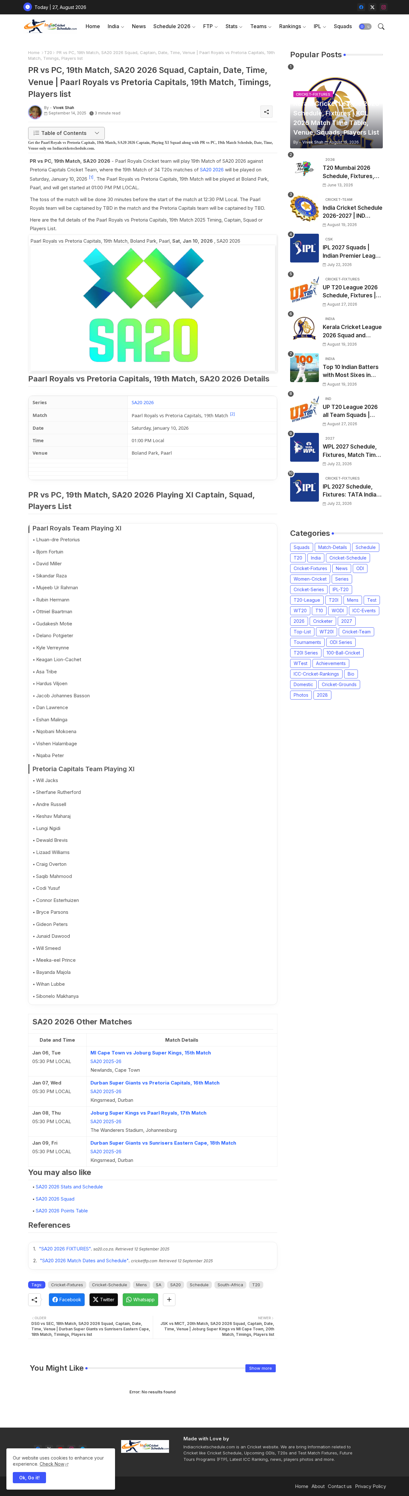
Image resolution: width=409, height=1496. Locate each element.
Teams (258, 26)
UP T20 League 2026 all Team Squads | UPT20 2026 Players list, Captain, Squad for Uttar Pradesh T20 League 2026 (352, 411)
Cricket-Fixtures (67, 1284)
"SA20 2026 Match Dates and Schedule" (84, 1260)
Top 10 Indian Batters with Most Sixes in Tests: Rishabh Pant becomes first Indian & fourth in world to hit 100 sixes (353, 372)
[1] (91, 177)
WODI (338, 610)
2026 (299, 621)
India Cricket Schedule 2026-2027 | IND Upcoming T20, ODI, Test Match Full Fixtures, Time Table (352, 212)
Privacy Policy (370, 1486)
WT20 (300, 610)
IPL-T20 (341, 589)
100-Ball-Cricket (343, 652)
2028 (322, 695)
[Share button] (169, 1299)
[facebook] (361, 7)
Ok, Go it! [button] (29, 1477)
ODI (360, 568)
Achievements (331, 663)
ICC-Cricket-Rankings (316, 674)
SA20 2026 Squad (55, 1199)
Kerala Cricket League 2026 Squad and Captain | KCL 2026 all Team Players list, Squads (352, 332)
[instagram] (384, 7)
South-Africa (230, 1284)
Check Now (52, 1464)
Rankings (290, 26)
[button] (365, 26)
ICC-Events (364, 610)
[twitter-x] (372, 7)
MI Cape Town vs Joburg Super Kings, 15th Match (150, 1053)
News (139, 26)
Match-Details (332, 547)
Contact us (340, 1486)
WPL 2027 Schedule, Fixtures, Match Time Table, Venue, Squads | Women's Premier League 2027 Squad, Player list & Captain (352, 451)
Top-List (302, 631)
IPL (317, 26)
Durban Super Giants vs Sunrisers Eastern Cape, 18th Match (163, 1143)
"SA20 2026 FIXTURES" (65, 1249)
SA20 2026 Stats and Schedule (69, 1187)
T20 (48, 52)
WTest (300, 663)
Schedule (199, 1284)
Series (342, 579)
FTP (208, 26)
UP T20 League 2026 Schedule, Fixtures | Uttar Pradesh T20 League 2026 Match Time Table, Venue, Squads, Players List (350, 292)
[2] (232, 414)
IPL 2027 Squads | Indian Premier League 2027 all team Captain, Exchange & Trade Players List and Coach (352, 252)
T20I (333, 600)
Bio (351, 674)
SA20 (175, 1284)
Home (93, 26)
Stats (231, 26)
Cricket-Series (309, 589)
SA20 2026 (212, 170)
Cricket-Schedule (109, 1284)
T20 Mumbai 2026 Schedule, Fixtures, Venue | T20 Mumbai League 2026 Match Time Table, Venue (350, 172)
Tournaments (307, 642)
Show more (260, 1368)
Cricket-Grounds (339, 684)
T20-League (307, 600)
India (113, 26)
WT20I (327, 631)
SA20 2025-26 (105, 1061)
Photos (301, 695)
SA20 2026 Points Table (62, 1211)
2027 (346, 621)
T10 (319, 610)
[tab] (93, 26)
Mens (141, 1284)
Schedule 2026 (171, 26)
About (318, 1486)
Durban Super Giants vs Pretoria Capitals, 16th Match (155, 1083)
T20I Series (306, 652)
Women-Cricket (310, 579)
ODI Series (341, 642)
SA (158, 1284)
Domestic (303, 684)
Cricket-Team (356, 631)
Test (371, 600)
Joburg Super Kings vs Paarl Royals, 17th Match (148, 1113)
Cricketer (323, 621)
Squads (343, 26)
